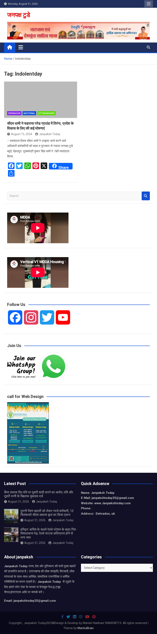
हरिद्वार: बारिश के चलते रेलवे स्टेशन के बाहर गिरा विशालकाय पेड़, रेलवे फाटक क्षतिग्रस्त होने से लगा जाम (48, 533)
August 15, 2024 (21, 134)
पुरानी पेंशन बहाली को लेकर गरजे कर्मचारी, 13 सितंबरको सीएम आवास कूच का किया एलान (47, 513)
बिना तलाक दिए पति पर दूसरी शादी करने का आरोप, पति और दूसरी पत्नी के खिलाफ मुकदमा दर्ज (38, 494)
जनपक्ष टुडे (18, 14)
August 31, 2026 (18, 501)
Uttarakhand (46, 113)
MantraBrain (85, 628)
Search (146, 196)
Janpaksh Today (49, 134)
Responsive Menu (148, 3)
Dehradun (14, 113)
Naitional (29, 113)
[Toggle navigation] (20, 47)
